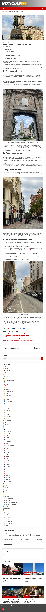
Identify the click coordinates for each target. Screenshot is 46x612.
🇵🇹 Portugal (7, 470)
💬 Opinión (5, 487)
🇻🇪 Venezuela (7, 481)
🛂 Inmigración (7, 426)
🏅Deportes (6, 510)
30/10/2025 (26, 602)
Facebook (38, 535)
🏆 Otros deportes (9, 523)
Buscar (42, 358)
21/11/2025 (26, 583)
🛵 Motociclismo (8, 521)
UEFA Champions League (27, 539)
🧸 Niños (6, 418)
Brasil (22, 533)
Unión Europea (34, 539)
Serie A (14, 539)
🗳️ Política (6, 491)
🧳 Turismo (6, 506)
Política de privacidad (7, 555)
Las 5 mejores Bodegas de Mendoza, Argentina (31, 600)
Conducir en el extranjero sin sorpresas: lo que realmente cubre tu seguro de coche (12, 578)
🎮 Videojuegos (8, 405)
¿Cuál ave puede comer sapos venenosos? (13, 336)
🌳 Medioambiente (8, 483)
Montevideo (13, 258)
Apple (4, 533)
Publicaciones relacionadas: (12, 58)
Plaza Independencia (27, 340)
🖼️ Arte (6, 376)
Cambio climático (32, 533)
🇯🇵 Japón (6, 456)
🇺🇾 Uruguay (15, 42)
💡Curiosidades (7, 508)
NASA (13, 538)
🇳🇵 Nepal (6, 462)
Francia (4, 536)
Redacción (11, 46)
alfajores (31, 249)
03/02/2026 (5, 581)
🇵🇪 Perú (6, 468)
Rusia (12, 539)
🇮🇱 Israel (6, 452)
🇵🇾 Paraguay (7, 466)
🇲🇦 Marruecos (7, 458)
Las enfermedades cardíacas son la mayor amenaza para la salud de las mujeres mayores (12, 348)
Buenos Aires (26, 533)
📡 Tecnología (6, 496)
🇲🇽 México (7, 460)
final (41, 535)
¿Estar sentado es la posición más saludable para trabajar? (16, 335)
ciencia (40, 533)
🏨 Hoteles (7, 370)
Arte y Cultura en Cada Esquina (11, 54)
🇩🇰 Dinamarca (7, 441)
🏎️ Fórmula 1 (7, 519)
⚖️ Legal (6, 409)
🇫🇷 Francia (7, 447)
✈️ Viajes (5, 42)
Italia (27, 536)
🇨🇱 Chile (6, 435)
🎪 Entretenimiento (8, 391)
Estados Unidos (27, 535)
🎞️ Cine (6, 393)
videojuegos (39, 539)
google (7, 536)
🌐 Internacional (7, 428)
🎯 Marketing (8, 386)
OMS (21, 538)
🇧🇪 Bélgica (7, 433)
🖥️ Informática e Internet (10, 502)
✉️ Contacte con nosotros (8, 554)
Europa (34, 535)
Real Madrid (36, 538)
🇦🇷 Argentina (7, 431)
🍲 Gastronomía (7, 420)
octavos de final (17, 538)
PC (25, 538)
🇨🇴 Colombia (7, 439)
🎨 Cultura (10, 42)
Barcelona (18, 533)
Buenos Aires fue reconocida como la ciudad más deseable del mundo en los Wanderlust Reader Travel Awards (33, 579)
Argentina (7, 533)
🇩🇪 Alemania (7, 430)
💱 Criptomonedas (9, 498)
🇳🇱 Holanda (7, 449)
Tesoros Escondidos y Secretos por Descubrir (14, 57)
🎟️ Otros (6, 399)
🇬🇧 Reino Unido (8, 472)
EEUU (9, 535)
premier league (29, 538)
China (38, 533)
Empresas (13, 535)
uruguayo (15, 87)
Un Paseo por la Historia (10, 51)
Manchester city (38, 536)
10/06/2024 (5, 46)
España (18, 535)
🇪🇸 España (6, 443)
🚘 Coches (7, 410)
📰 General (6, 422)
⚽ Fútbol (6, 512)
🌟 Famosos (7, 395)
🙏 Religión (6, 493)
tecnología (17, 539)
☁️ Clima (5, 366)
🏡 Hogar (6, 414)
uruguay (32, 340)
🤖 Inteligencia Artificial (10, 504)
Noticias (9, 581)
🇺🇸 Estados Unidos (9, 445)
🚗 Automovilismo (9, 516)
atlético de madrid (13, 533)
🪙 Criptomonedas (9, 380)
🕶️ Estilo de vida (7, 407)
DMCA (4, 557)
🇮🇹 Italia (6, 454)
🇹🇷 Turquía (7, 475)
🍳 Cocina (6, 412)
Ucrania (21, 539)
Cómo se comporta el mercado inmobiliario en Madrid (35, 348)
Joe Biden (30, 536)
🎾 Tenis (6, 525)
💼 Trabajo (7, 389)
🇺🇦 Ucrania (7, 477)
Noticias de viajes (7, 561)
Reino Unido (8, 539)
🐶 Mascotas (7, 416)
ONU (23, 538)
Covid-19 (5, 535)
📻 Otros (5, 489)
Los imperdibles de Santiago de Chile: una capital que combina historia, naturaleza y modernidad (11, 601)
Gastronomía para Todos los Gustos (12, 55)
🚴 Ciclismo (7, 517)
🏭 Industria (7, 500)
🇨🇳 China (6, 437)
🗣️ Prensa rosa (8, 401)
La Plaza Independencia (10, 52)
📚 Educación (7, 382)
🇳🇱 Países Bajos (8, 464)
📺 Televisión (7, 403)
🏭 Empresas (7, 384)
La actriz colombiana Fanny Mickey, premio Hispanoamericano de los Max (20, 338)
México (10, 538)
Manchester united (6, 538)
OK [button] (3, 609)
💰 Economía (6, 378)
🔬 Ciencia (5, 372)
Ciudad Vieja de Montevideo (12, 340)
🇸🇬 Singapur (7, 473)
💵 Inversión (7, 387)
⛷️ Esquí (6, 514)
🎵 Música (7, 397)
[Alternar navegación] (3, 8)
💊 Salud (5, 494)
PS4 (33, 538)
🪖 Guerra (5, 424)
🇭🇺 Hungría (7, 451)
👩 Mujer (5, 485)
